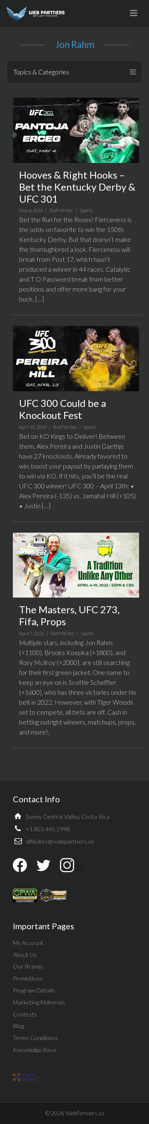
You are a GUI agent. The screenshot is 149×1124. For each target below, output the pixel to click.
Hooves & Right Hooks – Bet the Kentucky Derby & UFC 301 (77, 187)
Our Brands (28, 966)
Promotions (28, 978)
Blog (18, 1025)
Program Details (34, 990)
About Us (25, 954)
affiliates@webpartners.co (60, 841)
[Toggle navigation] (133, 13)
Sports (86, 210)
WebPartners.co (84, 1113)
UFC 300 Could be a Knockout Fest (62, 409)
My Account (28, 942)
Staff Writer (61, 210)
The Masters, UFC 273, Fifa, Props (69, 615)
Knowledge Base (34, 1049)
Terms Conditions (35, 1037)
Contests (25, 1014)
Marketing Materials (39, 1002)
